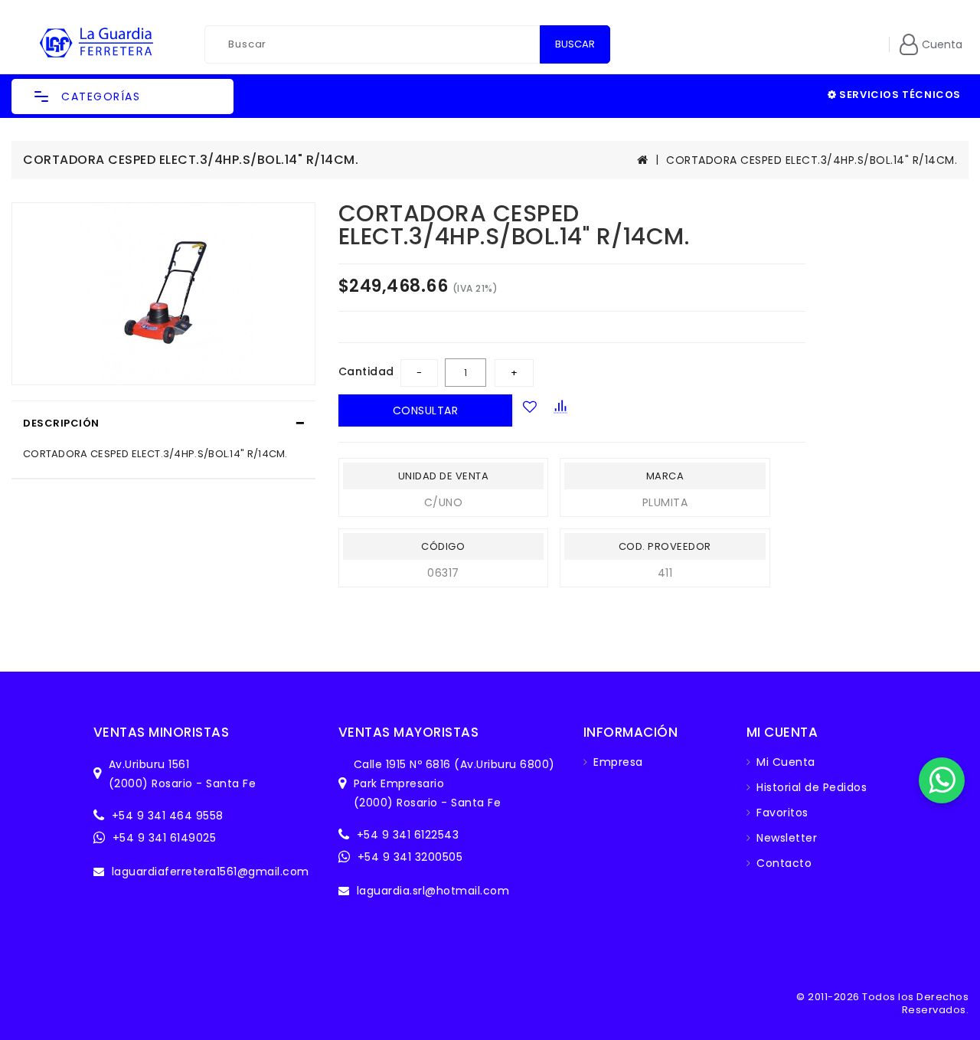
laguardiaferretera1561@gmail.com (210, 871)
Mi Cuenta (785, 762)
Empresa (618, 762)
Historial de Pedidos (811, 787)
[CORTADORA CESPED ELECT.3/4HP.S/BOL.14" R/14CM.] (163, 293)
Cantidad (366, 371)
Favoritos (782, 812)
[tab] (163, 423)
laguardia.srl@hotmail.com (433, 891)
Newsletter (786, 838)
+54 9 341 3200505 (410, 857)
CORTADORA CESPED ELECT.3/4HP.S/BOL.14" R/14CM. (811, 160)
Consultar (426, 410)
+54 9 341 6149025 (165, 838)
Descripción (61, 423)
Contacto (784, 863)
